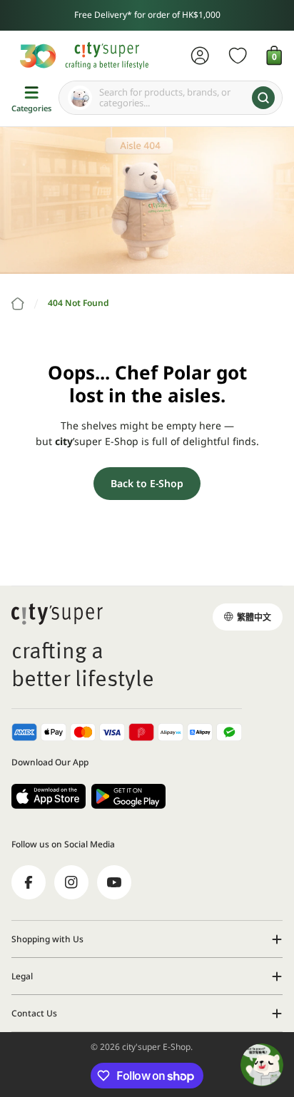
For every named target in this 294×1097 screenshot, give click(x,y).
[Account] (200, 56)
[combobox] (170, 97)
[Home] (17, 303)
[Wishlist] (238, 56)
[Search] (263, 97)
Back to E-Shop (147, 483)
